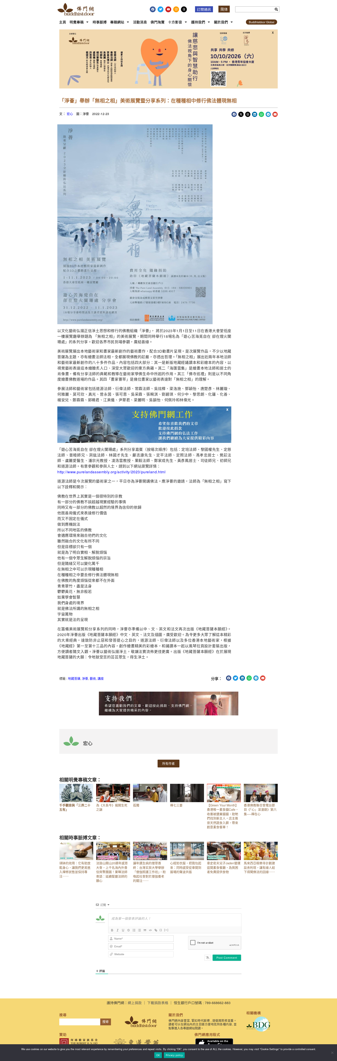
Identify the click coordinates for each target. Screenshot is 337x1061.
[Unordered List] (139, 930)
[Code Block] (150, 930)
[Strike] (128, 930)
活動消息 (140, 21)
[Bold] (112, 930)
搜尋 (105, 1022)
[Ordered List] (134, 930)
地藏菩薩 (74, 678)
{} (161, 929)
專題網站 (117, 21)
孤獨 (136, 805)
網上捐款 (135, 1002)
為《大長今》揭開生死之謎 (111, 807)
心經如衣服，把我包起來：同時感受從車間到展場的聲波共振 (185, 867)
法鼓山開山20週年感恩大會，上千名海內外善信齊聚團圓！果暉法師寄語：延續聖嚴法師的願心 (112, 872)
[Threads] (184, 9)
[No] (332, 1053)
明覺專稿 (77, 21)
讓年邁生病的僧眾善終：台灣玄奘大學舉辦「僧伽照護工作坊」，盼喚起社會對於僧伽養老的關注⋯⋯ (149, 872)
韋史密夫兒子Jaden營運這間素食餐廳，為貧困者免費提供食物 (223, 867)
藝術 (93, 678)
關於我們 (221, 21)
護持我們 (198, 21)
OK (158, 1055)
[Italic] (117, 930)
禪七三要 (176, 805)
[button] (234, 114)
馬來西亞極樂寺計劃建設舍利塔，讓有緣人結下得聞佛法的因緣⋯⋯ (259, 867)
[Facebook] (153, 9)
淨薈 (85, 678)
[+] (166, 929)
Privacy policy (174, 1055)
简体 (224, 9)
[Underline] (123, 930)
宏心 (70, 113)
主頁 (62, 21)
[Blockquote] (145, 930)
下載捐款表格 (157, 1002)
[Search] (276, 9)
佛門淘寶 (158, 21)
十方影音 (175, 21)
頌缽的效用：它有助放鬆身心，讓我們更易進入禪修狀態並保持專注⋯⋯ (74, 869)
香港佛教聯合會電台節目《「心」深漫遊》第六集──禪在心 (260, 809)
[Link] (156, 930)
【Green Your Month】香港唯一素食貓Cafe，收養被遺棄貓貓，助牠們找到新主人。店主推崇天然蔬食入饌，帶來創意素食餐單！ (223, 816)
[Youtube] (168, 9)
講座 (101, 678)
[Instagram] (176, 9)
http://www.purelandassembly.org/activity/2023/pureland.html (111, 471)
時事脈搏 (100, 21)
